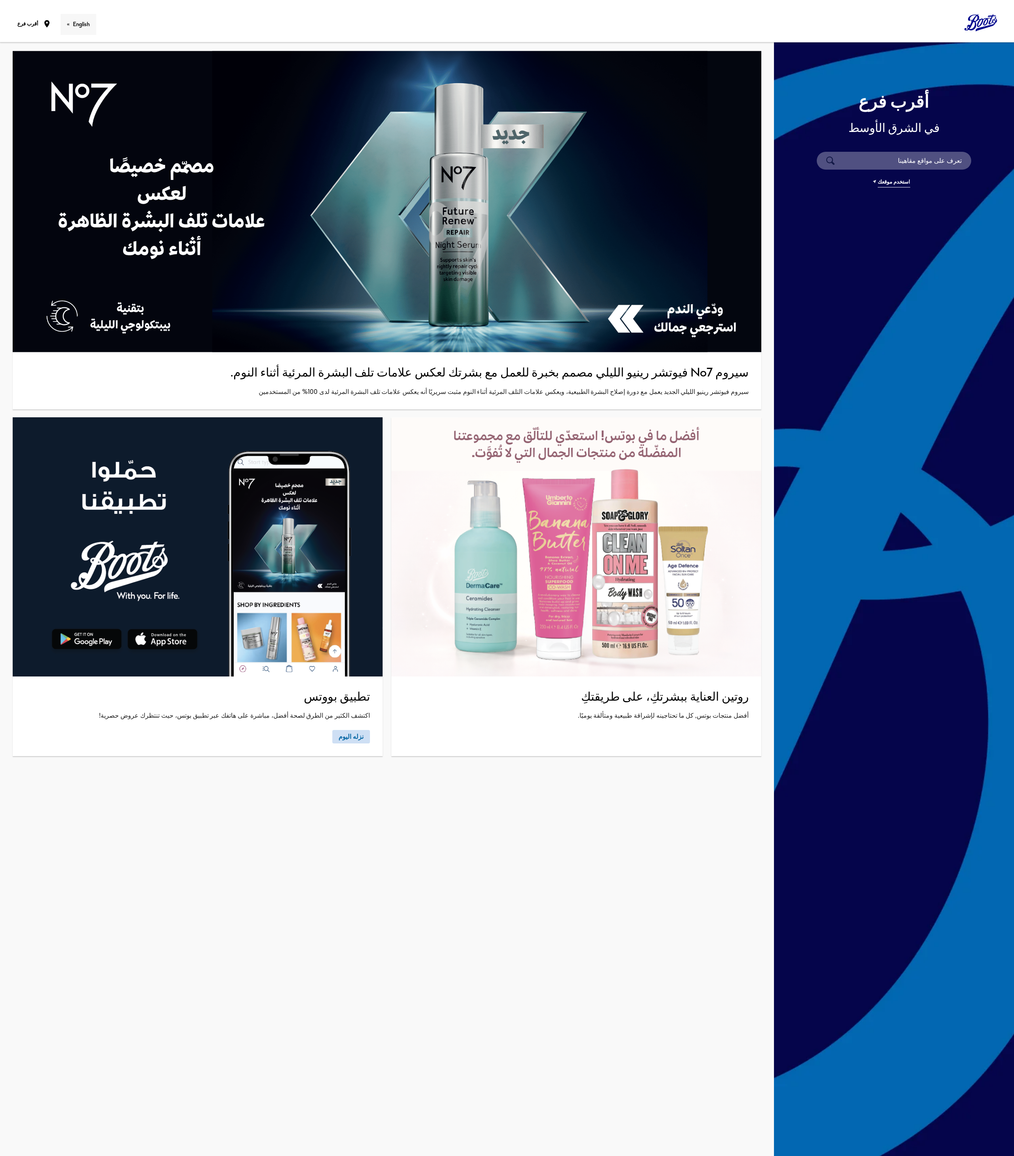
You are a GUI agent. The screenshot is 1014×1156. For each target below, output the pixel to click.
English (81, 24)
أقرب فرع (27, 24)
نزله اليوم (351, 736)
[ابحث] (830, 161)
